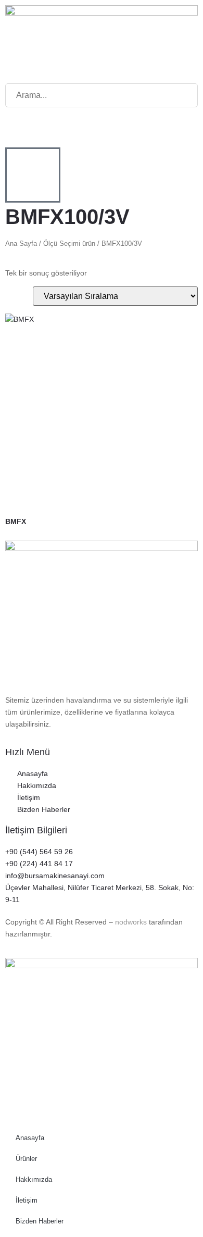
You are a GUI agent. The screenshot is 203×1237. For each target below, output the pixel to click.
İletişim (26, 1200)
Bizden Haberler (40, 1221)
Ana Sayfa (21, 243)
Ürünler (26, 1159)
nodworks (131, 922)
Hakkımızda (34, 1179)
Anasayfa (30, 1138)
